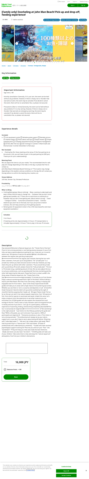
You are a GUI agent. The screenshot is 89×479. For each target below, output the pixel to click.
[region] (44, 471)
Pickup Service (14, 78)
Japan (9, 65)
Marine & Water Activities (69, 20)
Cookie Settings (66, 466)
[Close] (86, 471)
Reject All (66, 471)
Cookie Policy (30, 470)
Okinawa (15, 65)
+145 (19, 369)
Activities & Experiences (51, 20)
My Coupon (62, 1)
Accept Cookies (66, 475)
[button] (68, 1)
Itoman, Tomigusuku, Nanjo (37, 65)
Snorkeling (83, 20)
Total (5, 362)
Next (16, 377)
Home (4, 65)
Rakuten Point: (12, 369)
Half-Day (5, 78)
